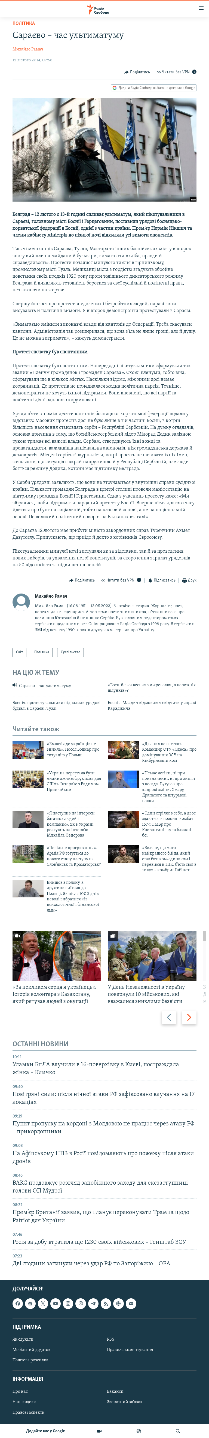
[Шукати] (178, 1431)
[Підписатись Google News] (30, 1304)
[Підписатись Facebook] (18, 1304)
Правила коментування (130, 1350)
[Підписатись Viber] (80, 1304)
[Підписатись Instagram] (68, 1304)
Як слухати (23, 1339)
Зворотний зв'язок (125, 1402)
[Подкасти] (139, 1431)
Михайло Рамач (28, 49)
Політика (24, 23)
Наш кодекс (24, 1402)
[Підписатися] (131, 1304)
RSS (110, 1339)
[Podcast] (118, 1304)
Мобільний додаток (32, 1350)
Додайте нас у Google (45, 1431)
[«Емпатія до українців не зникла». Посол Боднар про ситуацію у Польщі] (28, 750)
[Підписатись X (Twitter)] (43, 1304)
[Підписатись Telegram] (93, 1304)
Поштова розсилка (30, 1360)
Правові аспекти (29, 1412)
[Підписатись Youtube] (55, 1304)
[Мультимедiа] (99, 1431)
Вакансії (115, 1392)
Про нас (20, 1392)
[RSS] (106, 1304)
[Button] (137, 72)
